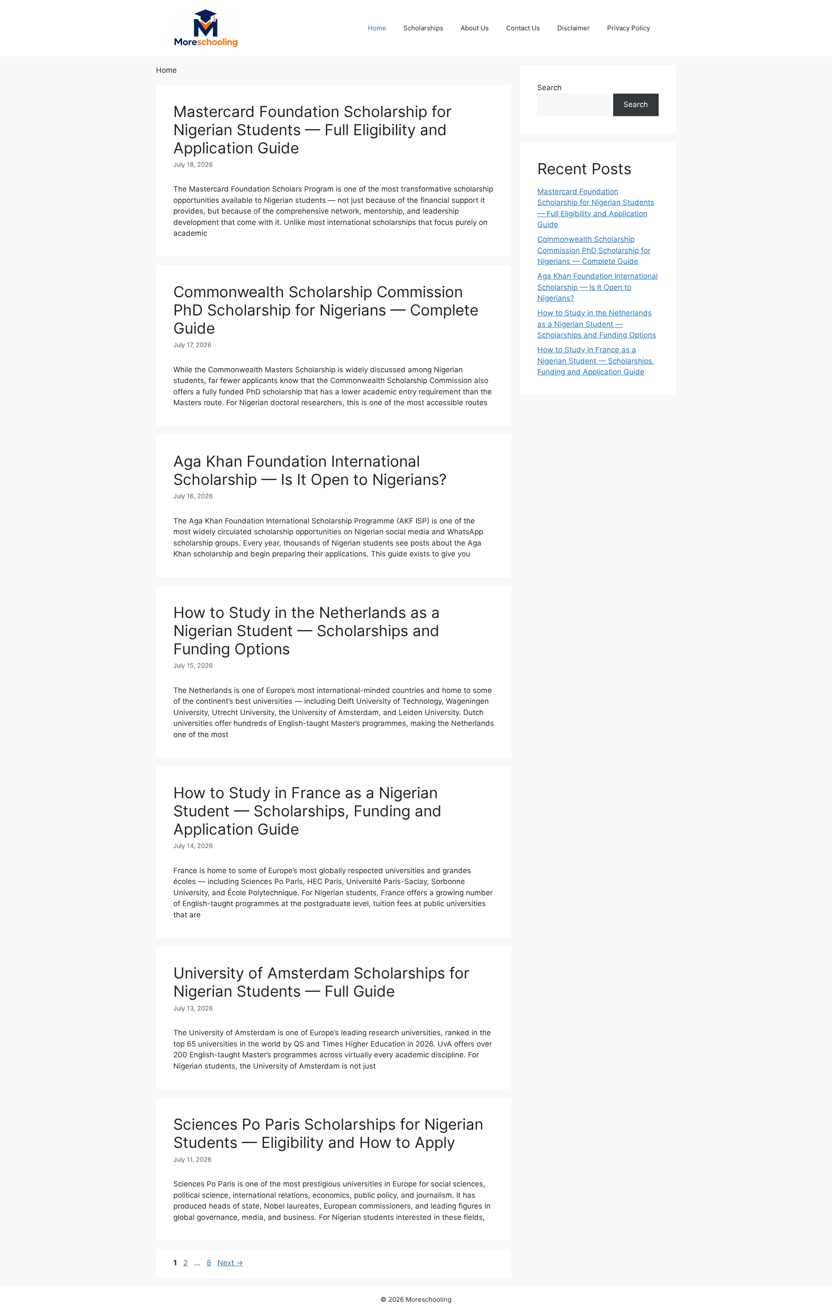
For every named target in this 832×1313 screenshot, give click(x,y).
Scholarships (423, 28)
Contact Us (523, 28)
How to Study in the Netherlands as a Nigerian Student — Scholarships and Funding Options (306, 630)
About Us (475, 28)
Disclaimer (573, 28)
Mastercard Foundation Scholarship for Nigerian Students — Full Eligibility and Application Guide (312, 129)
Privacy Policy (628, 28)
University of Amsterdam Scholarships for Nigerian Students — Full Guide (321, 982)
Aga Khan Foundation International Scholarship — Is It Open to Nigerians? (310, 470)
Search (549, 87)
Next (230, 1262)
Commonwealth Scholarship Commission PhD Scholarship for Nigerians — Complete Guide (325, 310)
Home (377, 28)
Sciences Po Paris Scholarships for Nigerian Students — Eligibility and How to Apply (328, 1133)
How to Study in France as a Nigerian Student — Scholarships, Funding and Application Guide (307, 810)
